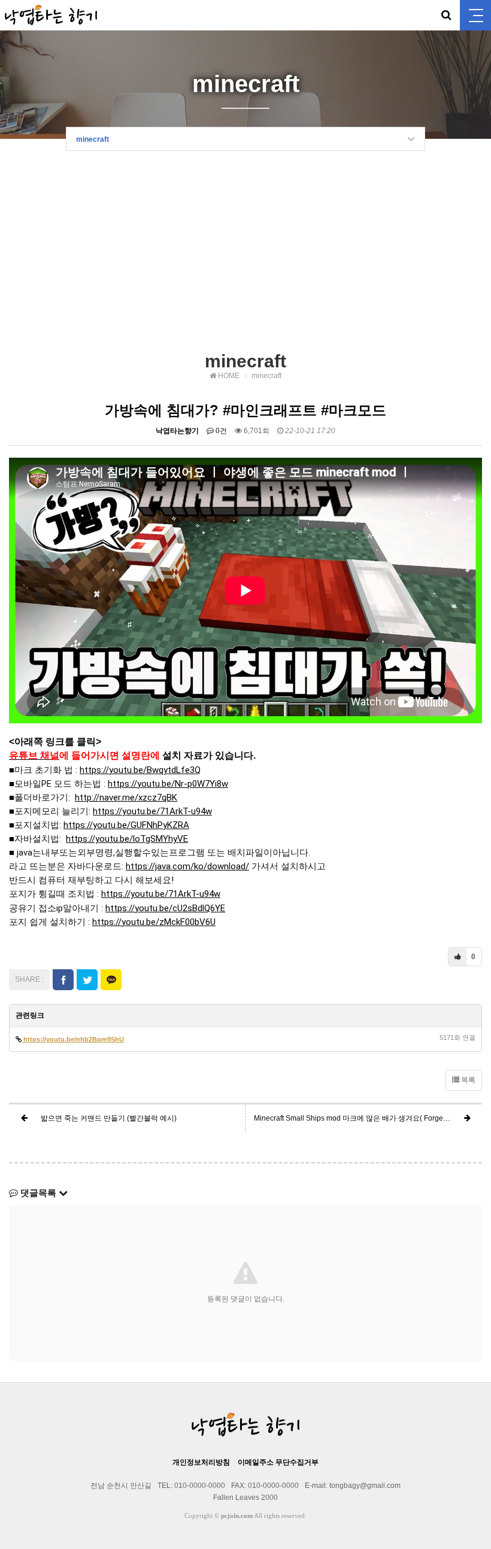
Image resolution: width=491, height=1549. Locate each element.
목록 (467, 1080)
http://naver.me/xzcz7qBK (126, 797)
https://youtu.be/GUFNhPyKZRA (126, 825)
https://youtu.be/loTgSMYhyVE (127, 838)
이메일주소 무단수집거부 (278, 1462)
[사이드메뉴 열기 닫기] (475, 15)
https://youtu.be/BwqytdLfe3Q (140, 770)
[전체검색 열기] (446, 15)
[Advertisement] (245, 255)
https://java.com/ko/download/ (187, 866)
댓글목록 (38, 1193)
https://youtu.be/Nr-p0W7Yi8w (168, 783)
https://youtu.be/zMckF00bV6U (154, 922)
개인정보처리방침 (201, 1462)
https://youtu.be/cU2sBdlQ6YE (165, 908)
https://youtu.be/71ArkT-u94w (152, 811)
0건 (220, 431)
